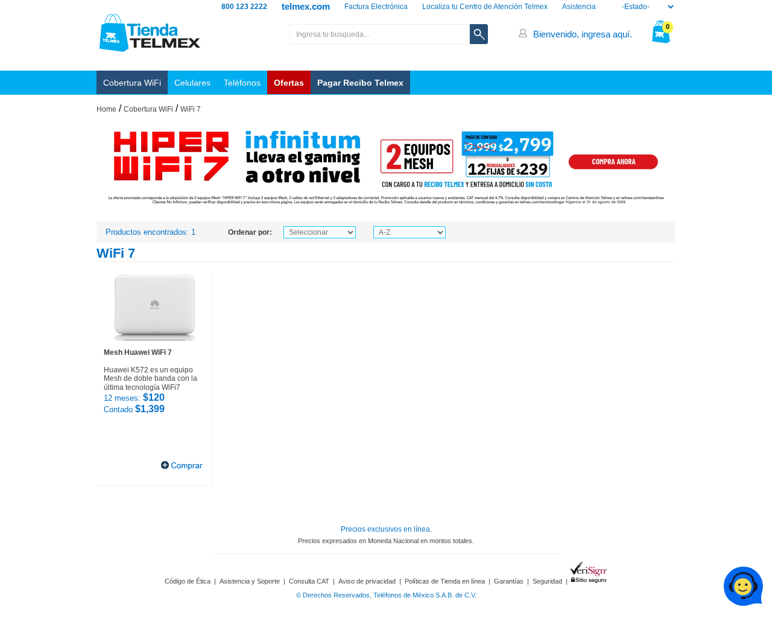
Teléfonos (242, 83)
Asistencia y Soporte (250, 581)
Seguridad (547, 581)
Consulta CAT (309, 581)
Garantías (509, 581)
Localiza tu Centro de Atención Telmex (485, 6)
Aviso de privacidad (367, 581)
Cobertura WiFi (132, 83)
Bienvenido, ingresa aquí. (582, 34)
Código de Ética (187, 581)
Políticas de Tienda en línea (445, 581)
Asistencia (579, 6)
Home (106, 109)
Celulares (192, 83)
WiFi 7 (190, 109)
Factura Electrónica (376, 6)
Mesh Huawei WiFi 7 (138, 352)
